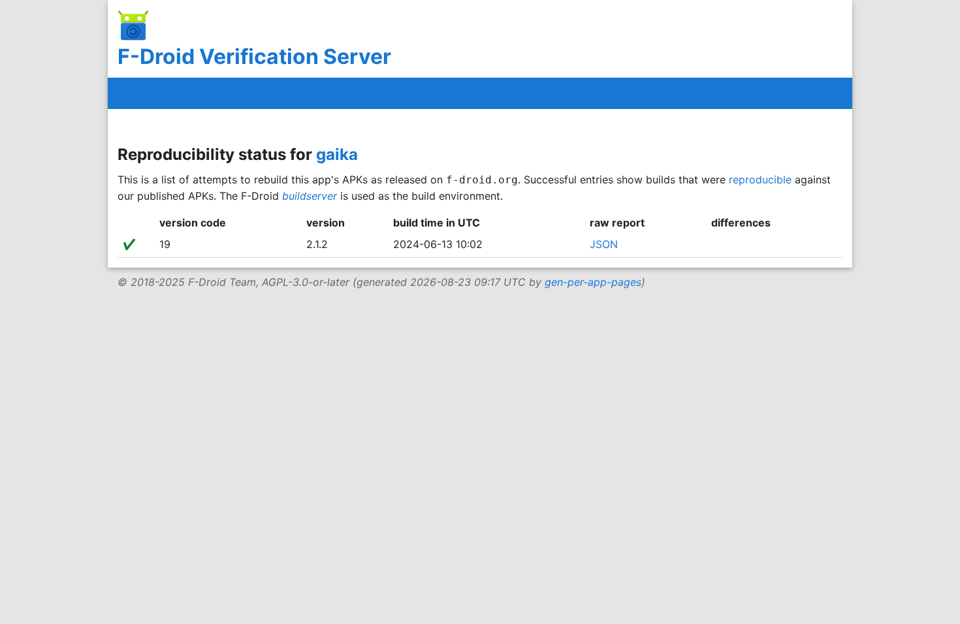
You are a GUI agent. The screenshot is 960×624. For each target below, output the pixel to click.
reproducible (760, 179)
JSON (604, 244)
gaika (337, 154)
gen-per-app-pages (593, 282)
